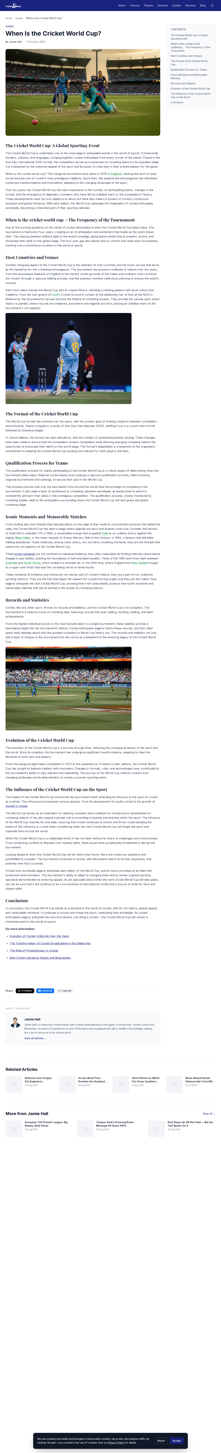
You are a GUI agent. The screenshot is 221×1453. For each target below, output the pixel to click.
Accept (177, 1440)
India (105, 533)
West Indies (22, 537)
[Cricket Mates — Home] (13, 5)
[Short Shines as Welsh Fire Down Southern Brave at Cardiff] (121, 1084)
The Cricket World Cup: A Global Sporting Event (189, 37)
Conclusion (177, 102)
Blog (202, 5)
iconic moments (25, 554)
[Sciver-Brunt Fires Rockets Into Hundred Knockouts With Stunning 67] (67, 1084)
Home (9, 18)
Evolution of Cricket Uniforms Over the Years (39, 936)
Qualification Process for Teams (189, 69)
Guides (176, 5)
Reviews (190, 5)
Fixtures (135, 5)
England (116, 174)
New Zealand (139, 563)
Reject (161, 1440)
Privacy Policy (116, 1442)
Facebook (47, 990)
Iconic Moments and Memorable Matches (189, 76)
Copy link (66, 990)
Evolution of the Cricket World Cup (190, 88)
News (122, 5)
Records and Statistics (183, 83)
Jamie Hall (32, 1019)
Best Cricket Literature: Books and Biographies (40, 957)
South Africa (32, 563)
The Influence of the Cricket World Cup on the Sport (190, 95)
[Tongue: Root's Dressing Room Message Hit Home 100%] (85, 1129)
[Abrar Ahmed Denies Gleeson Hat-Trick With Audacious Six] (174, 1084)
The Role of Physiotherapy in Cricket (34, 950)
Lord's (56, 294)
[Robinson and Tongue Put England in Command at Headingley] (14, 1084)
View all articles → (35, 1038)
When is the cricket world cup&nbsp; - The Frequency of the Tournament (190, 47)
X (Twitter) (26, 990)
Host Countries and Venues (186, 55)
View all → (209, 1113)
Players (148, 5)
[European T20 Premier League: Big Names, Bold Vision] (14, 1129)
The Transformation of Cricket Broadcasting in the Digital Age (50, 943)
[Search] (212, 5)
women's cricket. (17, 806)
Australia (11, 563)
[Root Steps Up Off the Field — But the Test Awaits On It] (156, 1129)
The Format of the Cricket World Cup (189, 63)
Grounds (162, 5)
